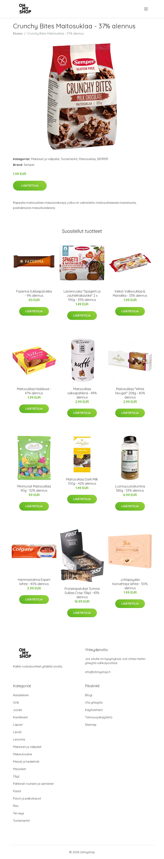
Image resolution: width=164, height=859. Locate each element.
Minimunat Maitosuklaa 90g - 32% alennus (34, 488)
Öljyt (16, 776)
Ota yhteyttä (93, 702)
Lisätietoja (29, 185)
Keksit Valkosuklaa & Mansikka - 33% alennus (130, 293)
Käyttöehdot (94, 710)
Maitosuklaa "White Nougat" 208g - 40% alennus (130, 393)
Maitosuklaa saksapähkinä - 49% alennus (82, 393)
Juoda (17, 710)
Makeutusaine (22, 754)
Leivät (17, 732)
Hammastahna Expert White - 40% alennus (34, 582)
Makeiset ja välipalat (45, 159)
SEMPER (102, 159)
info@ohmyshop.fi (97, 672)
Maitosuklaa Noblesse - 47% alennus (34, 391)
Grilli (16, 702)
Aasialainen (21, 695)
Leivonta (19, 739)
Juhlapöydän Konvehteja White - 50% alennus (130, 584)
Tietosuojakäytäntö (98, 717)
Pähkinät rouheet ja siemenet (33, 784)
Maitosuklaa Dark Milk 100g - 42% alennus (82, 481)
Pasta (17, 791)
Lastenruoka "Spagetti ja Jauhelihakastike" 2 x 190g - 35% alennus (82, 295)
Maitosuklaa (87, 159)
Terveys (18, 813)
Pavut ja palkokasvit (27, 798)
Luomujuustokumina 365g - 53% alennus (130, 488)
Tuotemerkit (69, 159)
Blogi (88, 695)
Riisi (15, 806)
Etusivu (18, 33)
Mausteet (19, 769)
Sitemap (90, 725)
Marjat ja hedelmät (26, 761)
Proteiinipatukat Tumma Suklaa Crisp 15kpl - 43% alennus (82, 593)
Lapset (18, 725)
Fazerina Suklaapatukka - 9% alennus (34, 293)
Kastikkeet (20, 717)
